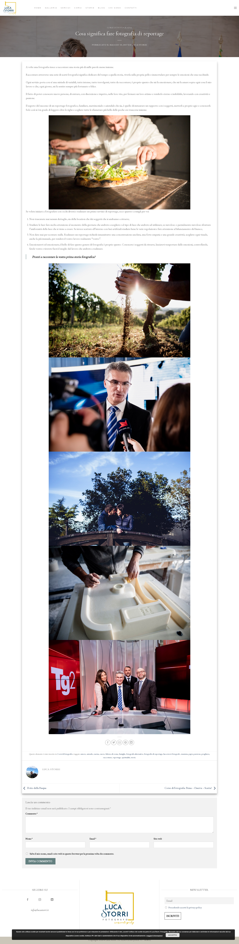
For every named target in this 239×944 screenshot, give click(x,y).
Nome (29, 838)
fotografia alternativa (134, 754)
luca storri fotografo (171, 754)
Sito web (158, 838)
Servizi (66, 8)
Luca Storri (139, 44)
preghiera (205, 754)
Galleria (51, 8)
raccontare (107, 757)
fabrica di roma (112, 754)
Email (92, 838)
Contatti (131, 8)
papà (191, 754)
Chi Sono (115, 8)
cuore (102, 754)
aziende (90, 754)
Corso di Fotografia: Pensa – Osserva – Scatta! (188, 788)
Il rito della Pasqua (36, 788)
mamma (184, 754)
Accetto (172, 935)
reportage (117, 757)
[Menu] (235, 8)
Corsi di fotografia (119, 27)
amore (83, 754)
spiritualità (126, 757)
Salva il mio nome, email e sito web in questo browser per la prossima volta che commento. (72, 853)
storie (133, 757)
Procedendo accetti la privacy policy (185, 907)
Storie (90, 8)
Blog (101, 8)
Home (37, 8)
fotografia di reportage (153, 754)
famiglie (122, 754)
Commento (31, 813)
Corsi (78, 8)
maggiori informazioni (154, 936)
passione (197, 754)
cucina (96, 754)
